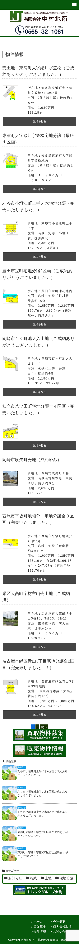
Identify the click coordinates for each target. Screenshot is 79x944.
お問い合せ (61, 931)
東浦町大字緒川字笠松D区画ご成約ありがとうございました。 (42, 854)
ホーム (38, 921)
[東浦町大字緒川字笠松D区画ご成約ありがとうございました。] (9, 859)
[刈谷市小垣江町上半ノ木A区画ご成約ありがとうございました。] (9, 778)
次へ (44, 727)
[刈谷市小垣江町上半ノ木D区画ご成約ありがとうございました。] (9, 819)
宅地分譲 (66, 878)
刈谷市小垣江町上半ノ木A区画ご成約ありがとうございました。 (42, 773)
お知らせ (15, 878)
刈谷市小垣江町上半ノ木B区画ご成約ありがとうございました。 (42, 793)
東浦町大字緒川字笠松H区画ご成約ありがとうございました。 (42, 834)
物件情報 (40, 931)
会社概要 (59, 921)
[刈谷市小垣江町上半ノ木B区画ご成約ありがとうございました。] (9, 799)
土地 (48, 878)
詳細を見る (39, 121)
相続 (33, 878)
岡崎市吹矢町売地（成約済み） (32, 459)
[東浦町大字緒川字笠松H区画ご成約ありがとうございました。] (9, 839)
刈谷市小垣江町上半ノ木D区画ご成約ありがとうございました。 (42, 813)
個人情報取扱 (62, 926)
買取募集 (40, 926)
